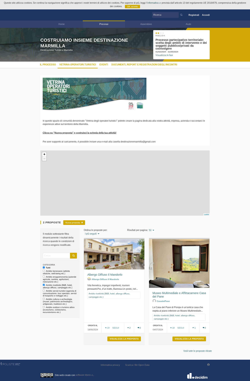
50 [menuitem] (150, 230)
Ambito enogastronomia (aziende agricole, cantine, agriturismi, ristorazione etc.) (59, 279)
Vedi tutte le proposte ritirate (197, 351)
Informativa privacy (110, 365)
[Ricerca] (181, 15)
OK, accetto (132, 6)
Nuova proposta (73, 222)
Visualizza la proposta (125, 339)
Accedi (206, 15)
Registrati (194, 15)
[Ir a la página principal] (44, 15)
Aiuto (188, 24)
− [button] (44, 159)
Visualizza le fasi (164, 55)
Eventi (103, 64)
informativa (154, 3)
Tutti (48, 268)
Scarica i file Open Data (137, 365)
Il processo (48, 64)
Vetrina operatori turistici (77, 64)
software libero (84, 375)
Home (61, 24)
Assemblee (146, 24)
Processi (103, 24)
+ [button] (44, 154)
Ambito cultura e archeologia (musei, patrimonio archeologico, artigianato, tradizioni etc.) (58, 301)
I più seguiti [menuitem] (91, 234)
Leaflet (206, 214)
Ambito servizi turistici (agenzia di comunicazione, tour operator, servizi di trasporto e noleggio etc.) (60, 293)
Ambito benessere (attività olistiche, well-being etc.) (56, 272)
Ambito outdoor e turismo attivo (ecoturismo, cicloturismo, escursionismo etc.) (59, 309)
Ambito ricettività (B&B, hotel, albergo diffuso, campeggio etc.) (57, 286)
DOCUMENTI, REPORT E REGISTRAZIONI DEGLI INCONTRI (144, 64)
